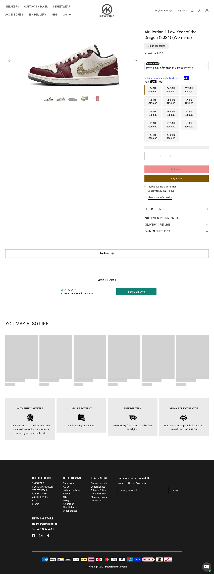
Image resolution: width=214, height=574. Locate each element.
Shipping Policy (99, 497)
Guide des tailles (156, 46)
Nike (65, 497)
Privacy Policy (98, 490)
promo (67, 14)
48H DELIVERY (37, 14)
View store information (160, 197)
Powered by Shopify (116, 566)
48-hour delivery (71, 490)
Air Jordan (68, 504)
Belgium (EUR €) (163, 10)
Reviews (105, 253)
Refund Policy (98, 493)
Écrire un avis (136, 291)
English (181, 10)
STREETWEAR (61, 6)
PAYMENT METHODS (157, 231)
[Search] (192, 10)
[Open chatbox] (206, 567)
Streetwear (69, 483)
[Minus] (151, 156)
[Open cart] (207, 10)
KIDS (54, 14)
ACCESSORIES (14, 14)
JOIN (175, 490)
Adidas (67, 493)
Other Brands (70, 510)
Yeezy (66, 500)
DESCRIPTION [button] (152, 209)
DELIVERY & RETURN (157, 224)
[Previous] (10, 60)
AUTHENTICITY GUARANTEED (162, 218)
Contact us (97, 500)
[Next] (135, 60)
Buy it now (176, 178)
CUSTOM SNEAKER (36, 6)
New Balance (70, 507)
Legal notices (98, 486)
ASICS (66, 486)
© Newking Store (94, 566)
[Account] (199, 10)
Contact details (99, 483)
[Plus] (171, 156)
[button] (33, 535)
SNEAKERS (12, 6)
